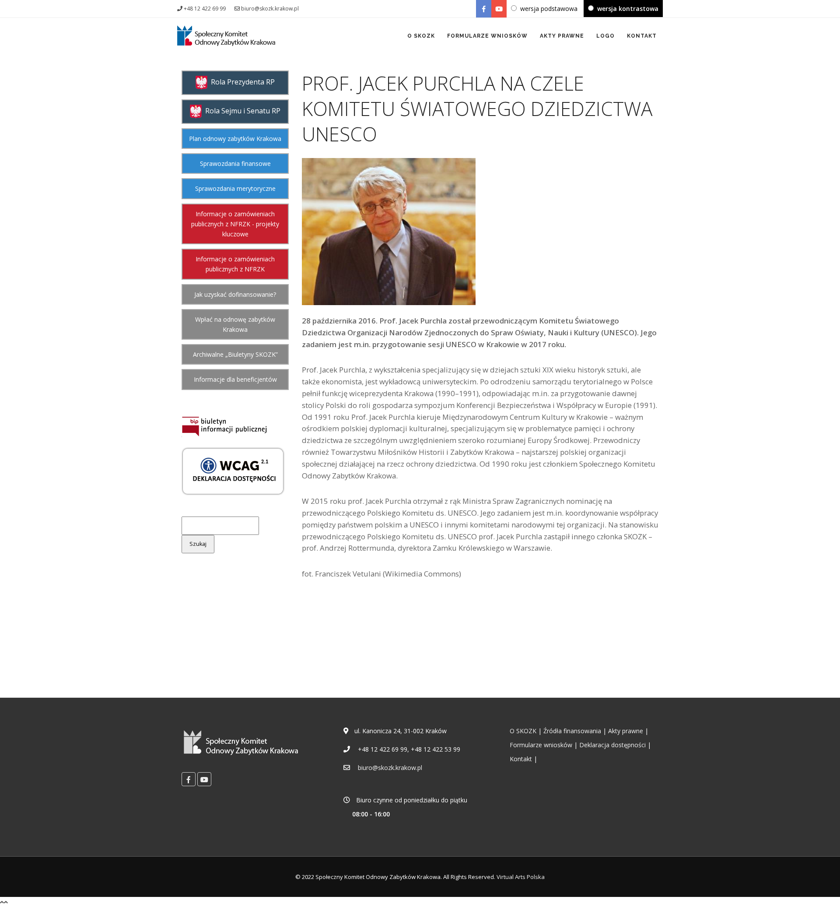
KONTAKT (642, 36)
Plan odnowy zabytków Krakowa (235, 138)
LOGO (605, 36)
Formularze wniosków (541, 745)
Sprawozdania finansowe (235, 163)
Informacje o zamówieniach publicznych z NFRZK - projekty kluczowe (235, 224)
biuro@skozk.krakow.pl (269, 8)
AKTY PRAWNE (562, 36)
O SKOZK (421, 36)
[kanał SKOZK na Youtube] (499, 9)
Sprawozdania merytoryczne (235, 188)
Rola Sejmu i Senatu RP (241, 111)
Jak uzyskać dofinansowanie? (235, 294)
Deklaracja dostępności (612, 745)
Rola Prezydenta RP (241, 82)
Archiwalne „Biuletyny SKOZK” (235, 354)
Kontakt (521, 759)
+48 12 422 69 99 (204, 8)
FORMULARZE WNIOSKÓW (487, 36)
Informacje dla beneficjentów (235, 379)
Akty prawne (625, 731)
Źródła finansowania (572, 731)
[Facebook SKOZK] (483, 9)
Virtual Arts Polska (521, 877)
